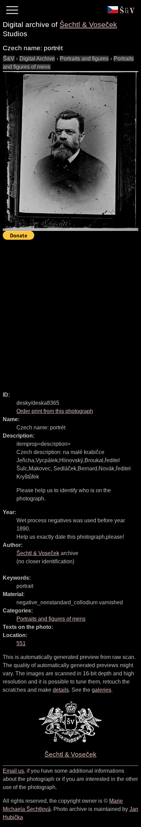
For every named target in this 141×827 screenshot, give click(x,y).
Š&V (8, 58)
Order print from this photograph (54, 411)
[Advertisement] (70, 312)
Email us (13, 771)
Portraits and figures (84, 58)
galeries (101, 690)
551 (21, 643)
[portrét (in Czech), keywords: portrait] (70, 151)
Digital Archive (37, 58)
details (61, 690)
